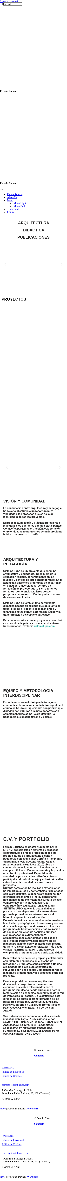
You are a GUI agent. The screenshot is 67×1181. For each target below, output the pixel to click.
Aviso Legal (8, 905)
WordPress (32, 946)
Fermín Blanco (14, 32)
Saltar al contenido (9, 1)
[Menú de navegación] (1, 27)
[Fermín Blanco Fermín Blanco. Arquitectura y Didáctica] (18, 15)
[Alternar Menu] (57, 38)
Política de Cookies (11, 913)
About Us (12, 35)
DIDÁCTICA (33, 68)
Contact (11, 49)
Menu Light (20, 40)
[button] (5, 102)
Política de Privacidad (13, 909)
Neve (3, 946)
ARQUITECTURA (33, 60)
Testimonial (13, 46)
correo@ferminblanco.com (15, 922)
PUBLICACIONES (33, 75)
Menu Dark (20, 43)
